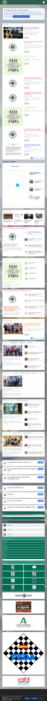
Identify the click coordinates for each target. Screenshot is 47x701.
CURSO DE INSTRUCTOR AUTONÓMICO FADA (35, 301)
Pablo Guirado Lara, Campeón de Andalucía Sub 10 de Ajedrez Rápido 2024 (35, 445)
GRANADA (5, 548)
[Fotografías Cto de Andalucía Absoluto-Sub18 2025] (26, 359)
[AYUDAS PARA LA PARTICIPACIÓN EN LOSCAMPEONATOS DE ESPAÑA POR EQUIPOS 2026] (13, 98)
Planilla (10, 494)
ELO (29, 57)
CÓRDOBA (5, 546)
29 (20, 185)
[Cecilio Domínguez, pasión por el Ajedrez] (28, 216)
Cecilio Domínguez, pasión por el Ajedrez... (28, 221)
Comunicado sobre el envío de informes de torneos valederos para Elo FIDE (32, 145)
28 (17, 185)
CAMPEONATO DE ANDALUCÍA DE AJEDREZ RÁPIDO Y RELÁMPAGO (32, 28)
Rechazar (34, 698)
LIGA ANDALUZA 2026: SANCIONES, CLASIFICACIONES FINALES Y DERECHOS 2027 (33, 130)
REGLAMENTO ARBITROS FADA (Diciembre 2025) (21, 469)
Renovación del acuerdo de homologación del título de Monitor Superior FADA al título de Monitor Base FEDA (12, 308)
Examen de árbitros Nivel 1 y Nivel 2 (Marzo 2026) (35, 239)
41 (40, 158)
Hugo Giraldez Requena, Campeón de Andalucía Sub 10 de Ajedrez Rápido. (35, 453)
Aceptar (27, 698)
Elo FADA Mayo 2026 (32, 273)
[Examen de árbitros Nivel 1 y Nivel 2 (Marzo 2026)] (26, 239)
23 (23, 182)
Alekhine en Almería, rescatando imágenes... (39, 221)
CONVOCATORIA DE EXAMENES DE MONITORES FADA (34, 313)
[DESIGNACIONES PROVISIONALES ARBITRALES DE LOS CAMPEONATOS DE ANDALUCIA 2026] (26, 251)
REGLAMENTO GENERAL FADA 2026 (19, 462)
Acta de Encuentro (14, 501)
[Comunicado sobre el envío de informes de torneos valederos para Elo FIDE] (13, 149)
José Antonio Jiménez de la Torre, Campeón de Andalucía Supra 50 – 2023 (35, 424)
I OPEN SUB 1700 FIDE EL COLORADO (38, 182)
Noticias (30, 148)
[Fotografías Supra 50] (26, 419)
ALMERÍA (5, 541)
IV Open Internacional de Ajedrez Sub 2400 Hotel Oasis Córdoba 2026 (35, 173)
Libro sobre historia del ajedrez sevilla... (7, 221)
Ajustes (41, 698)
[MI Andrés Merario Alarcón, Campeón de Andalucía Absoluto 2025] (26, 353)
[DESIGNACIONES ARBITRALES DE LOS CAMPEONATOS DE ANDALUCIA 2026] (26, 245)
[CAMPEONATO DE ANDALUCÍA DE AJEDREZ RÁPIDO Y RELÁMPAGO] (13, 33)
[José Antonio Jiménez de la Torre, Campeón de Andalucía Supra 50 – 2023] (26, 424)
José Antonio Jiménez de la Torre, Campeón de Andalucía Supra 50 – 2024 (35, 412)
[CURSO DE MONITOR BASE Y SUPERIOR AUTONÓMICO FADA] (26, 307)
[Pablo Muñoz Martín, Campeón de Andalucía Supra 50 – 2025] (26, 404)
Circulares (30, 30)
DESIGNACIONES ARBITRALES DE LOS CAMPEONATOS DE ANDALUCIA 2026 (35, 245)
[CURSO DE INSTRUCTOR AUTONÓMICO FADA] (26, 300)
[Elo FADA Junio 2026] (26, 268)
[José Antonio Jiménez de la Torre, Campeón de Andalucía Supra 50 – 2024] (26, 412)
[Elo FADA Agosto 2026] (13, 65)
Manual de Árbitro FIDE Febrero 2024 (21, 507)
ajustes (10, 699)
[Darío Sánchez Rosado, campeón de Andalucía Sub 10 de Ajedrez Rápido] (12, 441)
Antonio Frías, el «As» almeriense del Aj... (18, 221)
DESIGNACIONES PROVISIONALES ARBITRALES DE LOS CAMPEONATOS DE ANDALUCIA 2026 (35, 252)
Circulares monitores (15, 311)
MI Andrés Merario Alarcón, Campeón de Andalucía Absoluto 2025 (35, 353)
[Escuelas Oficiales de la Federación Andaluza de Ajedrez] (26, 294)
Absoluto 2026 (31, 346)
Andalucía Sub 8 (10, 390)
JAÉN (4, 553)
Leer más (27, 37)
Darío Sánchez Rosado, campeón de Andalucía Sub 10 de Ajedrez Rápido (12, 449)
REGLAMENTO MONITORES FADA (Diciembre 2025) (18, 478)
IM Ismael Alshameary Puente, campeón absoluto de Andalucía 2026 (12, 359)
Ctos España (26, 327)
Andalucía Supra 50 (11, 418)
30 (23, 185)
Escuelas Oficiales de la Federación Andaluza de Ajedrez (35, 295)
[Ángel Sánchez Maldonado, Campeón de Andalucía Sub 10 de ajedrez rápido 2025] (26, 437)
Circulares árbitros (35, 44)
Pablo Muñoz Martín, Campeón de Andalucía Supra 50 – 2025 (35, 405)
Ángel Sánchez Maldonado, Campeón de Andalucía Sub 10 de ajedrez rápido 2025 (35, 437)
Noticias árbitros (34, 148)
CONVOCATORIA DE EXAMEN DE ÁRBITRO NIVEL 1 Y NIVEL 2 (34, 42)
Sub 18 (33, 361)
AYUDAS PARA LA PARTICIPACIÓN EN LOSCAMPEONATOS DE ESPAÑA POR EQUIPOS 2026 (33, 93)
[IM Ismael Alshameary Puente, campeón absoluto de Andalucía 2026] (12, 350)
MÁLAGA (5, 555)
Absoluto (9, 361)
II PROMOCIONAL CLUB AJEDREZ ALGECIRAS (37, 197)
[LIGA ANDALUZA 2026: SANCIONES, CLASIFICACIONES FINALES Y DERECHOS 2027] (13, 135)
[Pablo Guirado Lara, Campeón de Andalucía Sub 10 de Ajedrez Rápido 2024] (26, 445)
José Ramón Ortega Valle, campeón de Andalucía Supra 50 (12, 416)
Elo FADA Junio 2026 (32, 267)
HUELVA (5, 550)
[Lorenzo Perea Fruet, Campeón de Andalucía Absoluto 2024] (26, 366)
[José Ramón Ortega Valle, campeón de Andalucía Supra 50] (12, 408)
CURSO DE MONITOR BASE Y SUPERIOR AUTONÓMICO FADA (35, 307)
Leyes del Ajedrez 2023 (15, 487)
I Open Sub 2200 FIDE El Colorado (38, 190)
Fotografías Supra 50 (32, 418)
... (38, 158)
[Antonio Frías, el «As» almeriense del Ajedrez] (18, 216)
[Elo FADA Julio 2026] (13, 116)
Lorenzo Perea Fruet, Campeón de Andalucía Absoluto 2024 (35, 366)
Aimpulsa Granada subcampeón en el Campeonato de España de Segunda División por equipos (33, 324)
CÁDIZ (4, 543)
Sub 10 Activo (20, 450)
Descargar (40, 462)
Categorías (4, 516)
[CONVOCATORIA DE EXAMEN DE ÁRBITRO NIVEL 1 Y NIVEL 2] (13, 47)
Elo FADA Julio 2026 (29, 107)
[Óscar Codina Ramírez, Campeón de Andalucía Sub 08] (12, 381)
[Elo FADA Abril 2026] (26, 278)
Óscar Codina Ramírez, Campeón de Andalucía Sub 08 (12, 389)
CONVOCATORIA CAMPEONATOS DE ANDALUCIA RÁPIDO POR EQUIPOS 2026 (33, 78)
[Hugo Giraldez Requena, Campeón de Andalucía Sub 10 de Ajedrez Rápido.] (26, 452)
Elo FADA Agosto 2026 (29, 56)
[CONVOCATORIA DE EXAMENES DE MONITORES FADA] (26, 313)
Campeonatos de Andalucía (32, 407)
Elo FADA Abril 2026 (32, 278)
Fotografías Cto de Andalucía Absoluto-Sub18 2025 (34, 359)
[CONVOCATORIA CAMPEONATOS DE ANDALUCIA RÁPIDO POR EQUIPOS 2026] (13, 83)
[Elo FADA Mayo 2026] (26, 273)
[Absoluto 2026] (26, 346)
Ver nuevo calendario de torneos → (21, 16)
